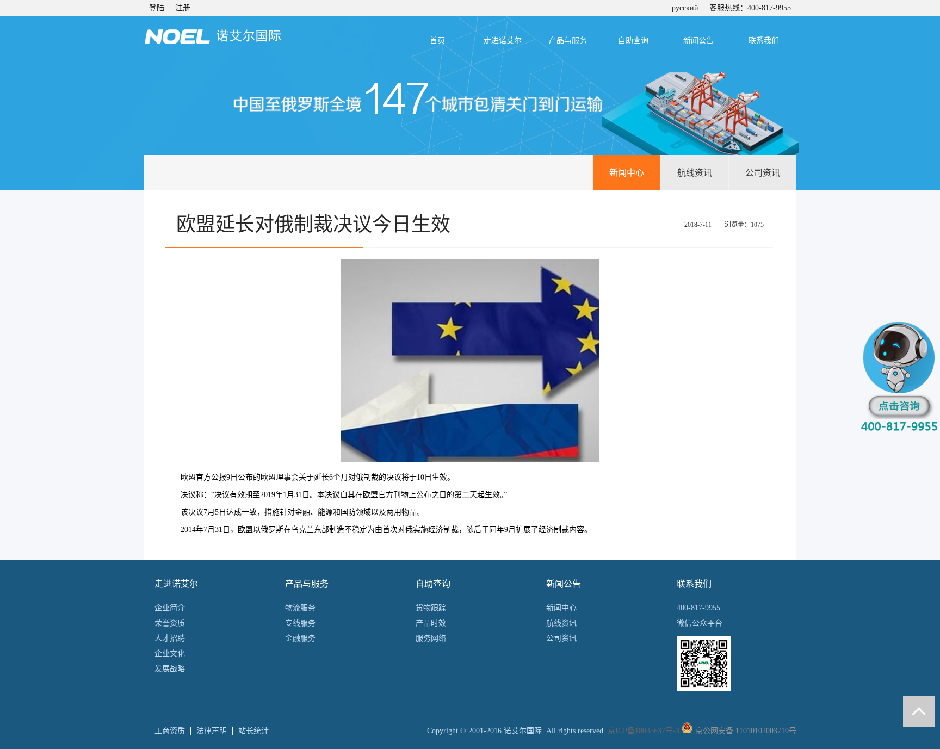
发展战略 (169, 669)
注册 (182, 8)
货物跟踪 (431, 608)
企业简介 (169, 608)
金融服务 (300, 638)
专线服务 (300, 623)
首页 (437, 40)
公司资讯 (762, 172)
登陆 (156, 8)
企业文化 (169, 653)
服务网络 (431, 638)
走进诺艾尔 (503, 40)
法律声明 (211, 731)
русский (685, 8)
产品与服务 (568, 40)
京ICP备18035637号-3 (643, 731)
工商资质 (169, 731)
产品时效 (431, 623)
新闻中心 (626, 172)
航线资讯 (694, 172)
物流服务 (300, 608)
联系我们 (764, 40)
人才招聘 (169, 638)
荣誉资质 (169, 623)
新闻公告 (698, 40)
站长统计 (253, 731)
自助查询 (633, 40)
